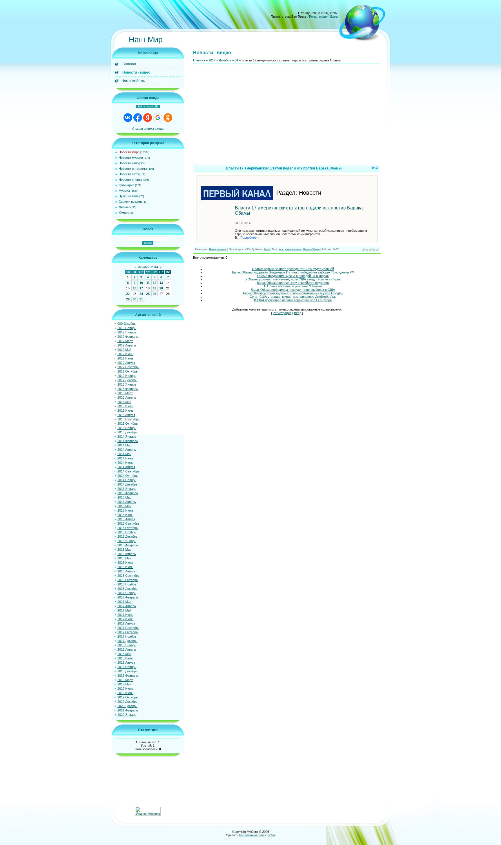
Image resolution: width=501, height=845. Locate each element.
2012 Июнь (125, 354)
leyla (267, 249)
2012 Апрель (126, 345)
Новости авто (129, 174)
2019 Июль (125, 693)
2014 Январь (126, 436)
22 (128, 293)
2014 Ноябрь (126, 480)
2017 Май (124, 610)
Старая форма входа (148, 128)
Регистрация (318, 16)
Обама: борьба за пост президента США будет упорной (293, 269)
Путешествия (129, 196)
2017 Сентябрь (128, 627)
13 (161, 282)
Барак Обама (311, 249)
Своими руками (130, 201)
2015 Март (125, 497)
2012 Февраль (127, 336)
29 (128, 299)
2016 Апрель (126, 554)
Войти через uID (148, 106)
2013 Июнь (125, 406)
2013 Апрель (126, 397)
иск (281, 249)
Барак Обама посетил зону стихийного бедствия (293, 282)
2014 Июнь (125, 458)
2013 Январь (126, 384)
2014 (211, 60)
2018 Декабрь (127, 671)
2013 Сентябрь (128, 419)
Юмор (123, 212)
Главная (199, 60)
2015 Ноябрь (126, 532)
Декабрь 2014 (148, 267)
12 (154, 282)
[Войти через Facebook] (137, 117)
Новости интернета (133, 168)
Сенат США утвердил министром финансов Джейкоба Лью (293, 296)
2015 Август (126, 519)
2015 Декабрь (127, 536)
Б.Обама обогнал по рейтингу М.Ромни (293, 286)
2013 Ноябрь (126, 428)
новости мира (293, 249)
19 (154, 288)
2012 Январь (126, 332)
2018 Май (124, 654)
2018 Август (126, 662)
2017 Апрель (126, 606)
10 (141, 282)
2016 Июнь (125, 562)
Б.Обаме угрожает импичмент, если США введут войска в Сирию (293, 279)
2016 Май (124, 558)
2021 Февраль (127, 710)
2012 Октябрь (127, 371)
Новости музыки (131, 157)
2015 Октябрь (127, 528)
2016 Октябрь (127, 580)
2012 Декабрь (127, 380)
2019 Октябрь (127, 697)
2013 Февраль (127, 388)
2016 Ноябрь (126, 584)
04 (236, 60)
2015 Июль (125, 515)
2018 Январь (126, 645)
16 (134, 288)
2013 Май (124, 402)
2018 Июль (125, 658)
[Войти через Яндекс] (147, 117)
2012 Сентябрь (128, 367)
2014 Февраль (127, 441)
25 (148, 293)
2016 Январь (126, 541)
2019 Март (125, 680)
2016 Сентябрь (128, 575)
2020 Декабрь (127, 706)
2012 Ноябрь (126, 375)
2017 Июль (125, 619)
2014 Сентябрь (128, 471)
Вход (333, 16)
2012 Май (124, 349)
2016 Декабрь (127, 588)
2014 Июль (125, 462)
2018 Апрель (126, 649)
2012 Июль (125, 358)
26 (154, 293)
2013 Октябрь (127, 423)
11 (148, 282)
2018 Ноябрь (126, 667)
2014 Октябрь (127, 475)
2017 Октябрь (127, 632)
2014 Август (126, 467)
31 (141, 299)
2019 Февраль (127, 675)
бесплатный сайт (251, 835)
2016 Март (125, 549)
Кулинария (126, 185)
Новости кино (129, 163)
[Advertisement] (287, 116)
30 (134, 299)
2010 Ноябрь (126, 328)
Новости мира (129, 152)
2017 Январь (126, 593)
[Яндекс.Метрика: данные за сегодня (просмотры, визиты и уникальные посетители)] (148, 811)
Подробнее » (249, 237)
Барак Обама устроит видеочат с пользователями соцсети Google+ (293, 293)
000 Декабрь (126, 323)
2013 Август (126, 415)
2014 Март (125, 445)
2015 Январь (126, 488)
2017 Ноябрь (126, 636)
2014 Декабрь (127, 484)
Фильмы (125, 207)
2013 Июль (125, 410)
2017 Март (125, 601)
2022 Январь (126, 714)
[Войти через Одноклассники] (168, 117)
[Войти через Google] (157, 117)
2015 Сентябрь (128, 523)
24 (141, 293)
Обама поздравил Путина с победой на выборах (293, 276)
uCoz (271, 835)
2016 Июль (125, 567)
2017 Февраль (127, 597)
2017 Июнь (125, 614)
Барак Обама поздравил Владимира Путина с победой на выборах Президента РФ (293, 272)
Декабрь (225, 60)
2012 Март (125, 341)
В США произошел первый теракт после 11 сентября (293, 300)
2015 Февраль (127, 493)
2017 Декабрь (127, 641)
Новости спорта (130, 179)
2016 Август (126, 571)
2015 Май (124, 506)
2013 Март (125, 393)
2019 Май (124, 684)
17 (141, 288)
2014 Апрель (126, 449)
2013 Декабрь (127, 432)
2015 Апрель (126, 501)
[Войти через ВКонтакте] (128, 117)
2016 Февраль (127, 545)
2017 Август (126, 623)
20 (161, 288)
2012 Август (126, 362)
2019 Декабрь (127, 701)
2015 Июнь (125, 510)
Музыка (124, 190)
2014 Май (124, 454)
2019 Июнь (125, 688)
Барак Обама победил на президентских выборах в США (293, 289)
